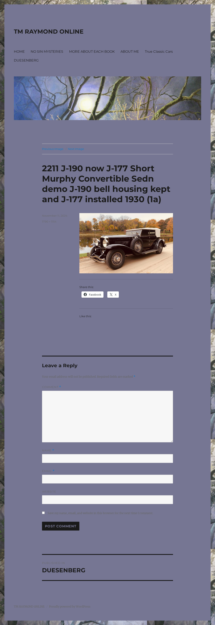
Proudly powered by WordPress (69, 606)
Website (49, 491)
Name (48, 450)
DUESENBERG (26, 60)
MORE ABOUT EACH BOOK (92, 52)
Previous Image (52, 149)
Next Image (76, 149)
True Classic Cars (159, 52)
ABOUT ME (130, 52)
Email (48, 471)
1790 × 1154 (49, 221)
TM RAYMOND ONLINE (49, 31)
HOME (19, 52)
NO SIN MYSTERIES (47, 52)
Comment (51, 387)
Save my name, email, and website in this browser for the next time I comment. (100, 513)
